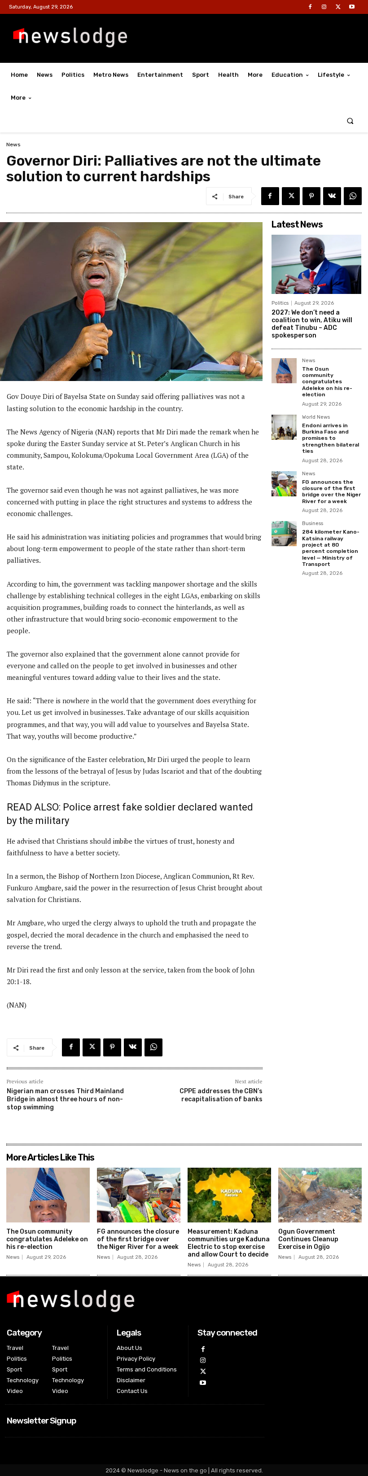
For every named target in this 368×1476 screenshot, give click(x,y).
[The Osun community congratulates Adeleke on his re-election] (284, 370)
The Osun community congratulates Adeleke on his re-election (327, 382)
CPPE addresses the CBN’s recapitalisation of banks (221, 1095)
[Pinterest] (311, 196)
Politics (280, 303)
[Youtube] (352, 7)
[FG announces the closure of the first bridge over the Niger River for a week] (284, 483)
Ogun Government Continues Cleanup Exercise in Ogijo (308, 1239)
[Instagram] (324, 7)
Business (312, 523)
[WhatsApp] (353, 196)
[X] (338, 7)
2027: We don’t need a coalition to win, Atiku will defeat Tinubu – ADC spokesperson (312, 324)
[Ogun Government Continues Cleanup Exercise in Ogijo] (320, 1195)
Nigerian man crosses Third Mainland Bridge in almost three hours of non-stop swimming (65, 1099)
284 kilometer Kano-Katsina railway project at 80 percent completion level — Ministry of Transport (330, 548)
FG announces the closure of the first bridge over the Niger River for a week (331, 491)
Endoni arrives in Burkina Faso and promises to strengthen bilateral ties (330, 438)
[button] (350, 120)
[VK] (332, 196)
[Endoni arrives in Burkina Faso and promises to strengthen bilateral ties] (284, 427)
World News (316, 417)
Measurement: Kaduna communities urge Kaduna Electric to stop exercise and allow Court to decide (229, 1243)
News (13, 144)
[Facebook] (310, 7)
